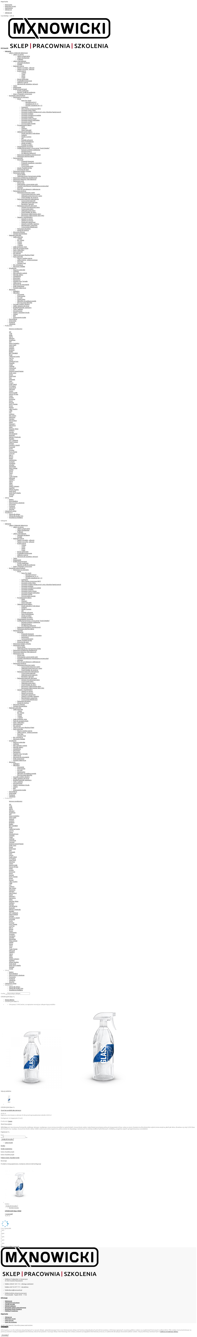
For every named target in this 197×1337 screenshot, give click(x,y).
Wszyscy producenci (15, 329)
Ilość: (2, 1135)
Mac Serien (12, 416)
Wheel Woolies (14, 489)
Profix (11, 448)
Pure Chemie (13, 452)
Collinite (11, 366)
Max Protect (13, 420)
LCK (10, 412)
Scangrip (12, 462)
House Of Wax (13, 394)
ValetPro (12, 480)
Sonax (11, 471)
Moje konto (8, 5)
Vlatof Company (14, 486)
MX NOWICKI (13, 434)
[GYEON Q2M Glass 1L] (9, 1104)
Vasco (11, 481)
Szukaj (3, 993)
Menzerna (12, 425)
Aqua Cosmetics (14, 343)
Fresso (11, 383)
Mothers (11, 430)
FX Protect (12, 386)
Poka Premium (13, 442)
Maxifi (11, 422)
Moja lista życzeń (10, 6)
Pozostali (12, 447)
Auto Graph (12, 345)
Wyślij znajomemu (6, 1149)
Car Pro (11, 358)
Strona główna (9, 1000)
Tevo (10, 475)
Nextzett (12, 435)
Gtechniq (12, 389)
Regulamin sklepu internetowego (15, 1307)
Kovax (11, 406)
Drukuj (3, 1146)
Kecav (11, 401)
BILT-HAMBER (13, 353)
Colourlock (12, 368)
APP (10, 342)
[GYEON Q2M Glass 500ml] (19, 1202)
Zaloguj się (8, 9)
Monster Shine (13, 429)
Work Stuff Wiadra (15, 493)
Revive (11, 457)
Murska (11, 432)
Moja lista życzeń (10, 1319)
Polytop (11, 443)
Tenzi (11, 473)
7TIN (10, 333)
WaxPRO (12, 488)
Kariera (11, 499)
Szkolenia (12, 508)
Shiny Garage (13, 468)
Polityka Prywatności (11, 1311)
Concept (11, 370)
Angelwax (12, 340)
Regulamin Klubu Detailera (13, 1309)
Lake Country (13, 409)
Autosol (11, 347)
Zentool (11, 494)
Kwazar (11, 407)
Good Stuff (12, 388)
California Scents (14, 356)
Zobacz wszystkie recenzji (10, 1246)
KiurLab (11, 402)
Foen (10, 381)
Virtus (11, 485)
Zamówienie (9, 8)
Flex (10, 378)
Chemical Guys (13, 361)
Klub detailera (13, 501)
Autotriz (11, 348)
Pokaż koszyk (9, 1320)
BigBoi (11, 351)
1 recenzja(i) (9, 1214)
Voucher (11, 509)
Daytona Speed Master (16, 371)
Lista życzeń (9, 1142)
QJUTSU (11, 453)
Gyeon (11, 391)
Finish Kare (12, 376)
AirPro (11, 337)
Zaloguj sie (8, 13)
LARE (10, 411)
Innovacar (12, 399)
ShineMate (12, 466)
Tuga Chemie (13, 476)
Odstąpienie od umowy (12, 1303)
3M (10, 332)
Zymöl (11, 496)
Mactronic (12, 417)
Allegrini (11, 338)
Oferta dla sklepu (14, 514)
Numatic (11, 439)
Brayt (10, 355)
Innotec (11, 397)
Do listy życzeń (14, 1208)
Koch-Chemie (13, 404)
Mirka (11, 427)
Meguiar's (12, 424)
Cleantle (11, 363)
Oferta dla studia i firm (16, 516)
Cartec (11, 360)
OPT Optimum (13, 440)
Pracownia (12, 504)
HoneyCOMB (13, 393)
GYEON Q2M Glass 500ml (13, 1211)
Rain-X (11, 455)
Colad (11, 365)
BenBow (11, 350)
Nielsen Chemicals (15, 437)
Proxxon (11, 450)
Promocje (12, 506)
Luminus (11, 414)
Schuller (11, 465)
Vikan (11, 483)
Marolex (11, 419)
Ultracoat (12, 478)
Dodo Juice (12, 373)
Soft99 (11, 470)
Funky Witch (13, 384)
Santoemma (13, 460)
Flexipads (12, 379)
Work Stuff (12, 491)
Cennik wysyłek (10, 1304)
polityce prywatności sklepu (169, 1331)
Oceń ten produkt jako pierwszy (11, 1110)
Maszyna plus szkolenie (16, 503)
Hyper (11, 396)
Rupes (11, 458)
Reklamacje (8, 1301)
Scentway (12, 463)
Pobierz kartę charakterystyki (10, 1158)
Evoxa (11, 374)
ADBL (11, 335)
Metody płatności (10, 1306)
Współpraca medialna (16, 517)
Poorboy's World (14, 445)
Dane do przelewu (11, 1322)
